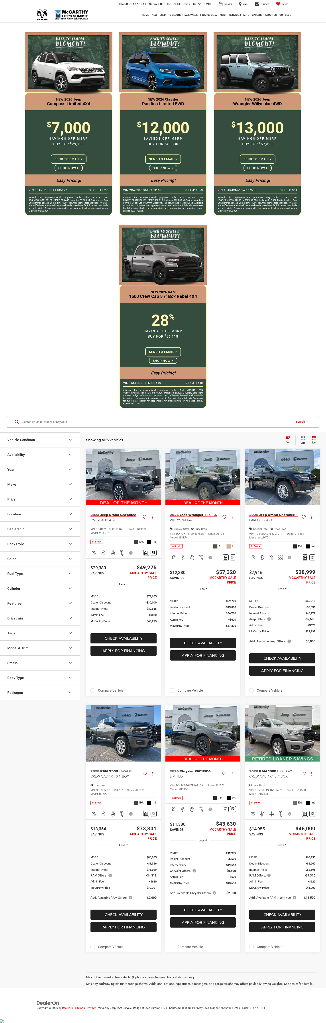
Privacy (91, 1007)
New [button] (154, 15)
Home (145, 15)
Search (300, 421)
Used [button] (163, 15)
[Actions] (153, 517)
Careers (257, 15)
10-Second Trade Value (183, 15)
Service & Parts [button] (239, 15)
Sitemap (80, 1007)
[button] (156, 477)
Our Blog (285, 15)
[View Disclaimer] (131, 553)
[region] (123, 608)
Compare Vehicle (111, 691)
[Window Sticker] (154, 553)
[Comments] (146, 553)
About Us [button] (271, 15)
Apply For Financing (123, 650)
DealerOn (67, 1007)
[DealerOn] (48, 1003)
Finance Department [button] (213, 15)
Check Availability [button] (124, 638)
